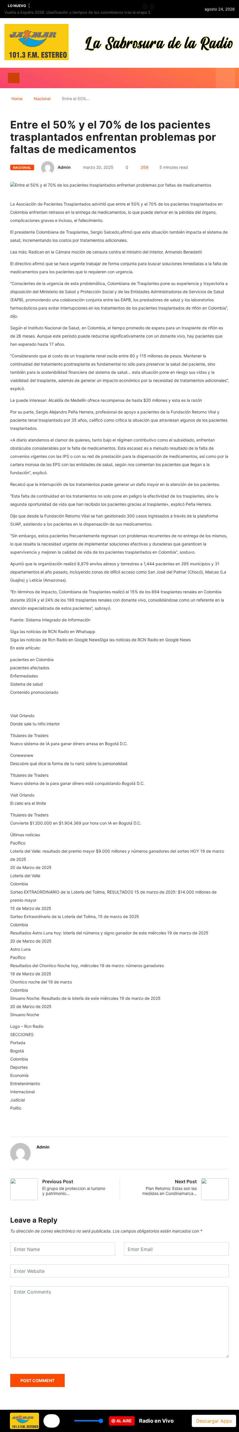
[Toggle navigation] (13, 78)
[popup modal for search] (225, 78)
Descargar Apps (214, 1421)
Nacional (42, 98)
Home (16, 98)
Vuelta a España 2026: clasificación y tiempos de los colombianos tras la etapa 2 (77, 12)
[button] (145, 7)
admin (64, 167)
